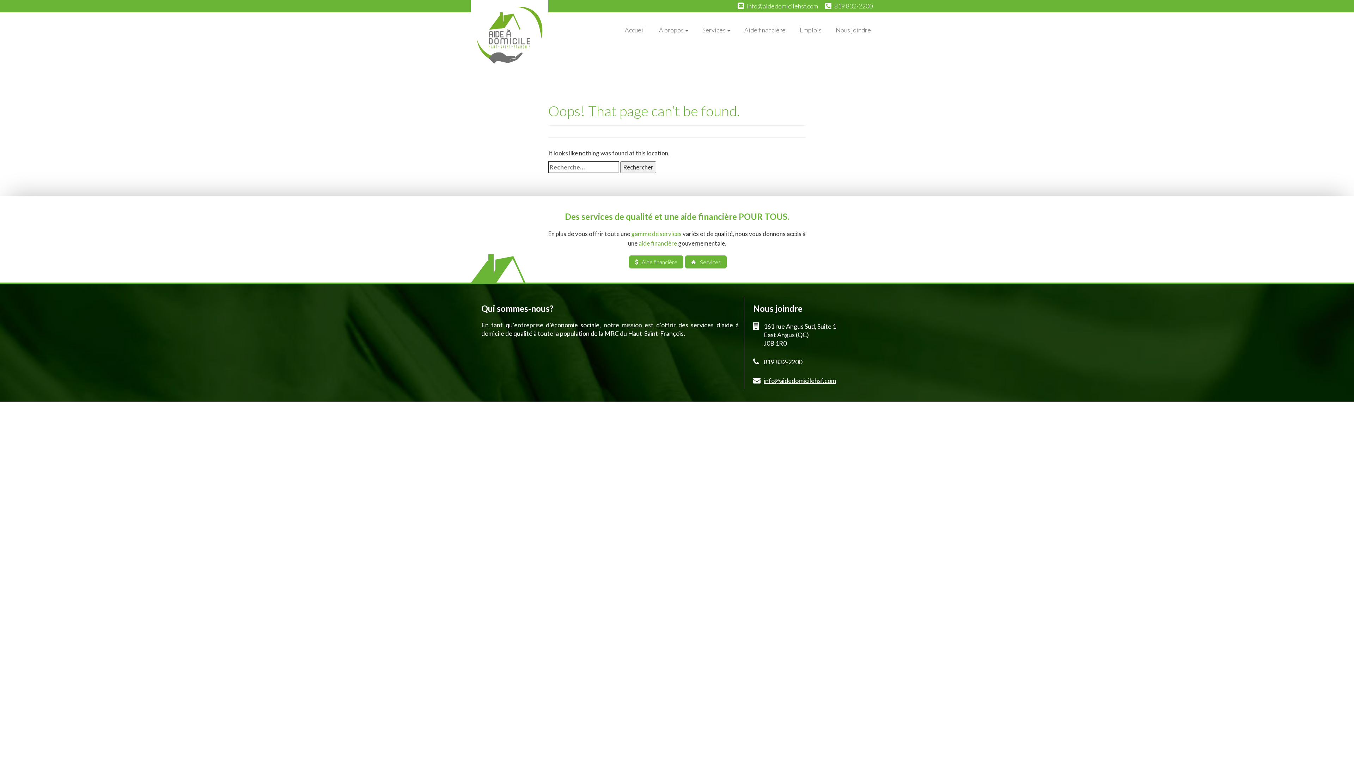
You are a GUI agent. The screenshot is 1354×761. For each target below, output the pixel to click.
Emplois (811, 30)
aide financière (658, 243)
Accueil (635, 30)
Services (714, 30)
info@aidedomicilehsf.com (782, 6)
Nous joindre (853, 30)
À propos (672, 30)
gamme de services (656, 233)
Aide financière (765, 30)
